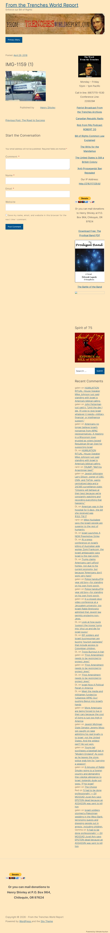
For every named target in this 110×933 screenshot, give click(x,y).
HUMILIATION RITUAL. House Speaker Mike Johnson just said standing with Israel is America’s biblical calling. (88, 394)
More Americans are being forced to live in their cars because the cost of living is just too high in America (89, 714)
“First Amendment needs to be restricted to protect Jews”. (89, 658)
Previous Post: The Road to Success (25, 120)
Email (9, 188)
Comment (13, 156)
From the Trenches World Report (42, 5)
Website (10, 201)
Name (9, 175)
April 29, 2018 (20, 55)
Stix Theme (47, 921)
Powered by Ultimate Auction (97, 932)
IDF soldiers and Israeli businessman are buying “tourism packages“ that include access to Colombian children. (89, 642)
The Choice (91, 787)
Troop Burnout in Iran (93, 651)
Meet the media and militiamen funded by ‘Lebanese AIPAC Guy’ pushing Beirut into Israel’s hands (89, 698)
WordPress (25, 921)
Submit (100, 371)
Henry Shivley (47, 107)
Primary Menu (14, 40)
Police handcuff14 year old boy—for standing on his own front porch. (89, 582)
